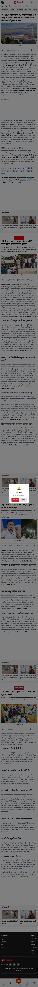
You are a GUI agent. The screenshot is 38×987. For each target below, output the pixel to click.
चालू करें (15, 500)
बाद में (23, 500)
